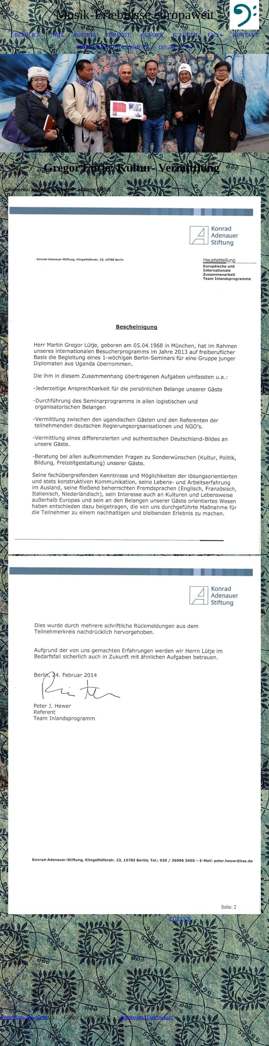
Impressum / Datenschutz (112, 47)
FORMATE (118, 35)
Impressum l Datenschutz (146, 1017)
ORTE (57, 35)
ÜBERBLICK (25, 35)
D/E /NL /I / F (173, 47)
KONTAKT (246, 35)
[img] (244, 15)
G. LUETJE (185, 35)
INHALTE (84, 35)
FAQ (213, 35)
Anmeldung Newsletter (24, 1017)
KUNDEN (151, 35)
